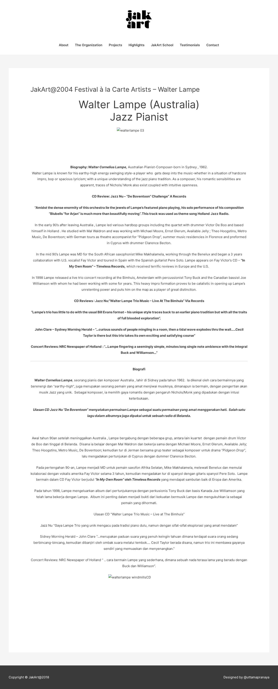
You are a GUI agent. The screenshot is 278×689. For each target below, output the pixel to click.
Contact (212, 45)
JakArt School (162, 45)
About (63, 45)
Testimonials (190, 45)
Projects (115, 45)
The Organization (88, 45)
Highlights (136, 45)
